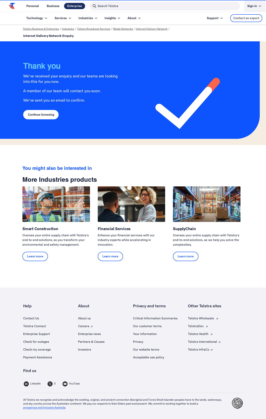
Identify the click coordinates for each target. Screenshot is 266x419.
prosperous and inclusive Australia (44, 407)
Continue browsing (41, 115)
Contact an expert (246, 18)
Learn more (35, 256)
